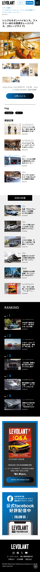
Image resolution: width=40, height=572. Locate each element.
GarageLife (9, 113)
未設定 (8, 8)
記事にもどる (20, 96)
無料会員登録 (29, 3)
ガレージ (19, 113)
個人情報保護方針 (26, 556)
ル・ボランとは (12, 556)
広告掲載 (20, 559)
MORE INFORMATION (20, 479)
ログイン (21, 3)
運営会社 (28, 559)
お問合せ (11, 559)
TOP (3, 8)
